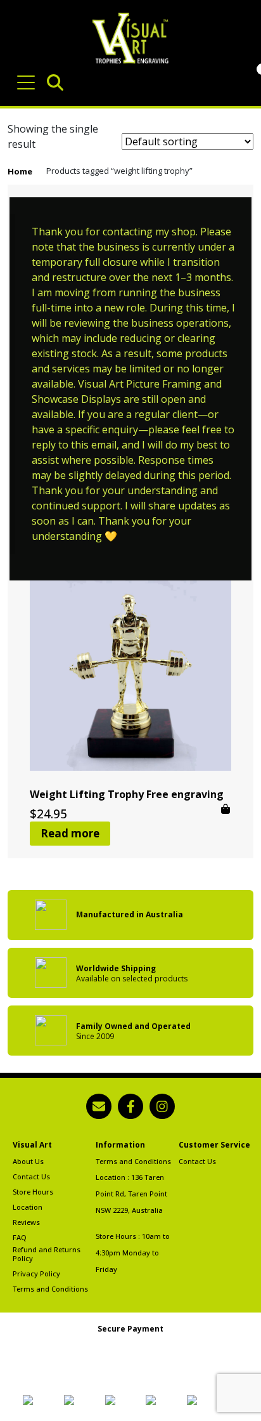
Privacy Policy (36, 1273)
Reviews (26, 1222)
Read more (70, 833)
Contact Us (31, 1176)
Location (27, 1207)
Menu (28, 76)
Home (20, 171)
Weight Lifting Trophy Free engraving (127, 794)
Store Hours (33, 1192)
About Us (28, 1161)
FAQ (20, 1237)
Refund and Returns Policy (46, 1254)
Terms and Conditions (50, 1289)
